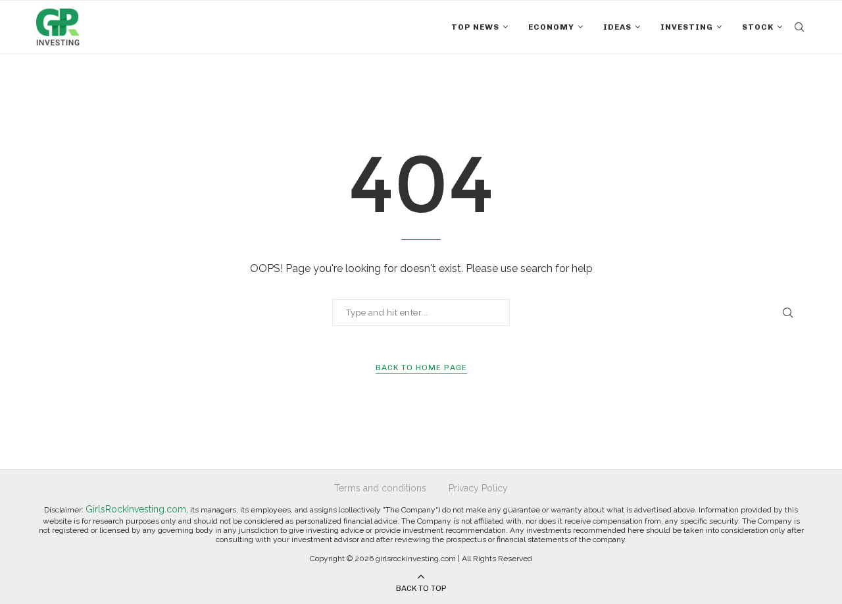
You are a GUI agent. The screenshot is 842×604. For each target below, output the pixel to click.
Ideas (617, 27)
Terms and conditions (380, 488)
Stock (758, 27)
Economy (551, 27)
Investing (686, 27)
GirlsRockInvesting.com (136, 509)
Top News (475, 27)
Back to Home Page (421, 367)
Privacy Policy (478, 488)
